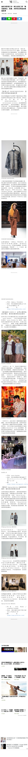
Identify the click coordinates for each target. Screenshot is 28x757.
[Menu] (2, 2)
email (19, 18)
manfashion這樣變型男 (14, 1)
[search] (26, 2)
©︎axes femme (6, 363)
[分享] (3, 18)
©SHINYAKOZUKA (7, 178)
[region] (14, 35)
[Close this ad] (27, 749)
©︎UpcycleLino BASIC (9, 527)
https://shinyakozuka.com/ (16, 309)
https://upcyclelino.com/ (16, 615)
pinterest (14, 18)
